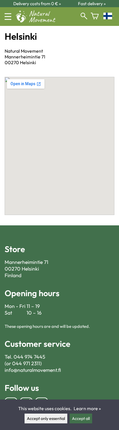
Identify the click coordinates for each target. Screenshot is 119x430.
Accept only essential (46, 418)
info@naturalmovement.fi (33, 370)
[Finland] (108, 16)
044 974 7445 (29, 356)
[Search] (84, 16)
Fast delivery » (92, 3)
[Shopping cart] (95, 16)
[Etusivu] (38, 21)
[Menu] (8, 16)
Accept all (81, 418)
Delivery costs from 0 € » (37, 3)
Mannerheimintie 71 (26, 262)
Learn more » (87, 408)
